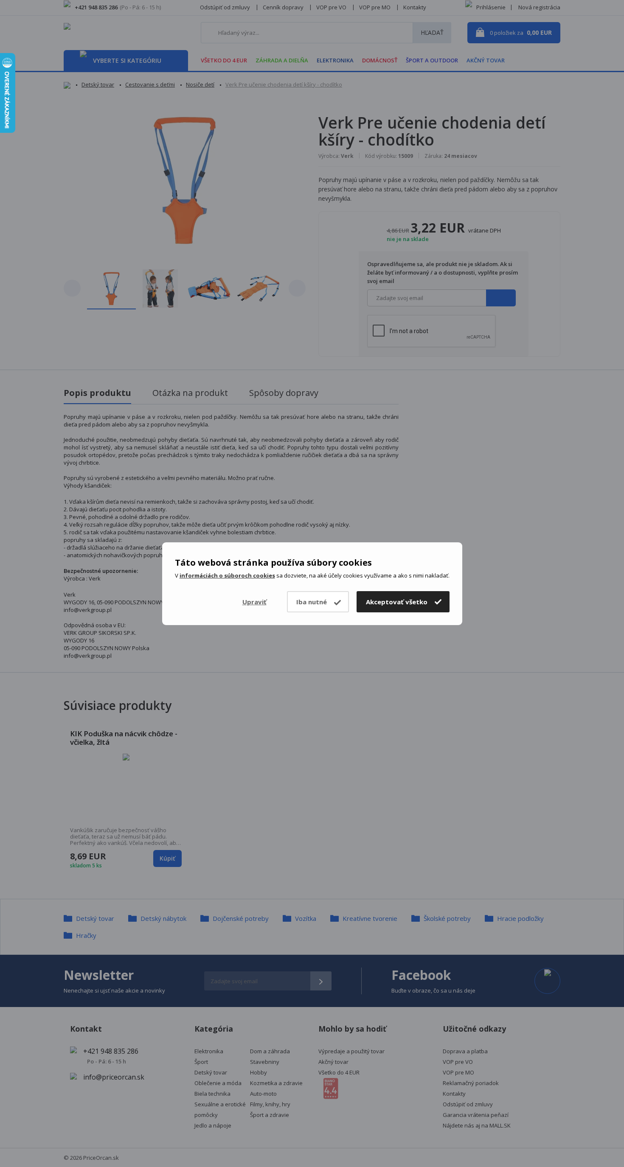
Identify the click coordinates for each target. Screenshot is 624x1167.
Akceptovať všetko (396, 602)
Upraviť (254, 602)
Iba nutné (311, 602)
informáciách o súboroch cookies (227, 575)
